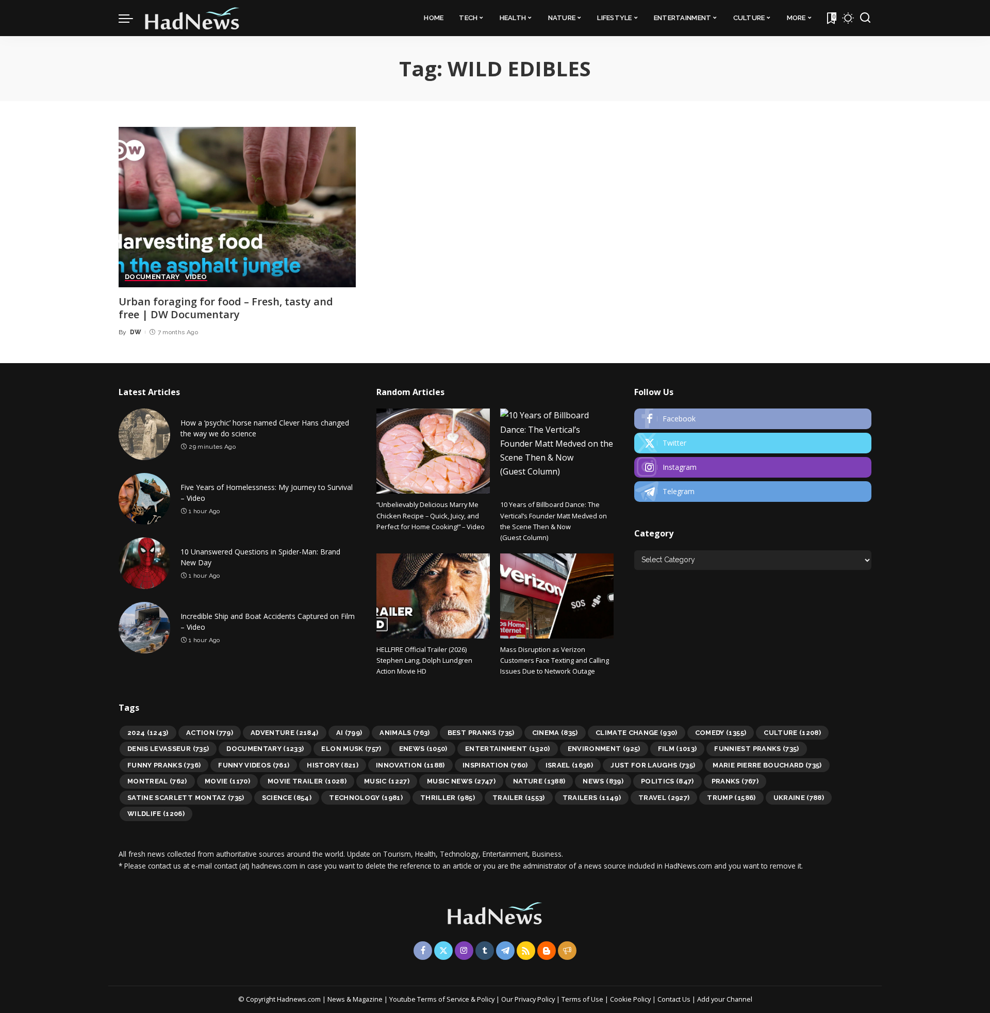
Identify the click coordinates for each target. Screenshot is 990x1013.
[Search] (865, 18)
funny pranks (164, 765)
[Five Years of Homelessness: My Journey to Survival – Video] (144, 499)
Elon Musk (351, 749)
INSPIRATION (495, 765)
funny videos (253, 765)
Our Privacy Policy (528, 999)
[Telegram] (752, 491)
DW (136, 332)
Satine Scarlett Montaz (185, 798)
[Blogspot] (546, 950)
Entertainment (507, 749)
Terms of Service (443, 999)
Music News (461, 781)
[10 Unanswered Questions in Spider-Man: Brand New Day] (144, 563)
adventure (285, 733)
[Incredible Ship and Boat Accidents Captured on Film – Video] (144, 627)
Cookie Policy (631, 999)
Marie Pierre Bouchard (767, 765)
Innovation (410, 765)
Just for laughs (652, 765)
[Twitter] (752, 443)
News (603, 781)
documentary (265, 749)
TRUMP (731, 798)
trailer (518, 798)
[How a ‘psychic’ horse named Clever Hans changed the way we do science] (144, 434)
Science (287, 798)
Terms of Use (582, 999)
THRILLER (447, 798)
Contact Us (674, 999)
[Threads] (567, 950)
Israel (569, 765)
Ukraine (798, 798)
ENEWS (423, 749)
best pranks (481, 733)
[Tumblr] (484, 950)
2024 (148, 733)
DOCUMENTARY (152, 277)
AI (349, 733)
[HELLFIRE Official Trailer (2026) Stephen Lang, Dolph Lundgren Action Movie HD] (433, 596)
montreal (157, 781)
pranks (735, 781)
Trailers (592, 798)
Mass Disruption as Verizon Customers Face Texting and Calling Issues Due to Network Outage (554, 660)
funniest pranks (756, 749)
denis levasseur (168, 749)
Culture (792, 733)
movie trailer (307, 781)
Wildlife (156, 814)
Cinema (555, 733)
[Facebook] (752, 419)
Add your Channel (724, 999)
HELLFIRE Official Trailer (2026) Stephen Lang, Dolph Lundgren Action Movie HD (424, 660)
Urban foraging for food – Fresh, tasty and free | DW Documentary (226, 308)
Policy (485, 999)
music (386, 781)
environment (604, 749)
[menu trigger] (131, 18)
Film (677, 749)
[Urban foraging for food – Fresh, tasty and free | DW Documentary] (237, 207)
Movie (227, 781)
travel (664, 798)
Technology (366, 798)
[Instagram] (752, 467)
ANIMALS (405, 733)
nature (539, 781)
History (332, 765)
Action (209, 733)
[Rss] (526, 950)
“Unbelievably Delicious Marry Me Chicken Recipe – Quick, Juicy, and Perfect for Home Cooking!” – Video (430, 515)
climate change (637, 733)
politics (667, 781)
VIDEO (196, 277)
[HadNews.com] (192, 18)
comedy (721, 733)
